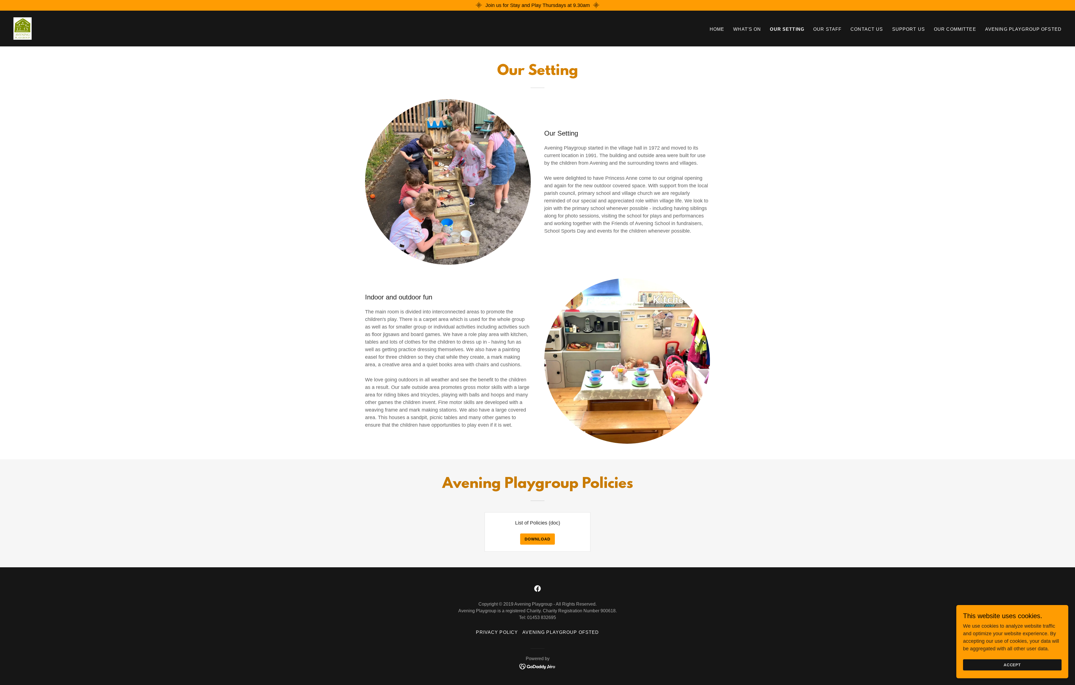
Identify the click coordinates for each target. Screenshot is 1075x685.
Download (537, 539)
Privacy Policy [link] (497, 632)
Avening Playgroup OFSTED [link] (1023, 29)
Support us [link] (908, 29)
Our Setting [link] (787, 29)
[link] (22, 28)
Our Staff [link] (827, 29)
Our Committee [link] (955, 29)
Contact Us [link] (866, 29)
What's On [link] (747, 29)
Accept (1012, 665)
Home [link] (717, 29)
